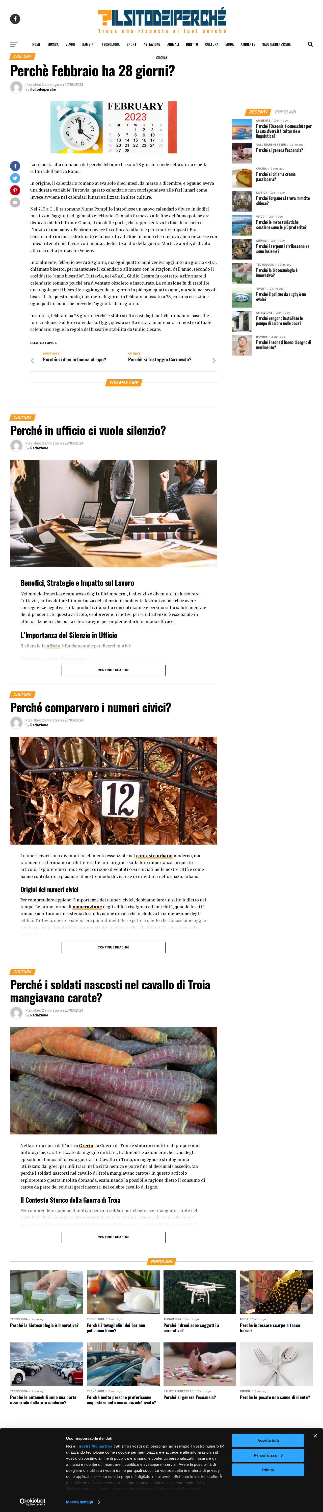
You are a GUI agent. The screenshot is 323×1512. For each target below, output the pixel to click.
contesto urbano (154, 855)
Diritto (192, 44)
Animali (173, 44)
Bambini (88, 44)
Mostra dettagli (79, 1502)
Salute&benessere (276, 44)
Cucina (161, 57)
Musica (53, 44)
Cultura (211, 44)
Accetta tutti (268, 1440)
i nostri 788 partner (94, 1446)
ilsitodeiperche (43, 89)
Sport (132, 44)
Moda (229, 44)
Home (36, 44)
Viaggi (70, 44)
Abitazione (152, 44)
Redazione (39, 448)
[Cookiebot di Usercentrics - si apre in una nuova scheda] (33, 1502)
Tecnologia (111, 44)
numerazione (87, 907)
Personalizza (265, 1455)
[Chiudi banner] (315, 1435)
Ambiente (248, 44)
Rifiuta (268, 1470)
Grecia (86, 1145)
